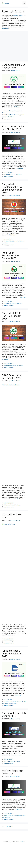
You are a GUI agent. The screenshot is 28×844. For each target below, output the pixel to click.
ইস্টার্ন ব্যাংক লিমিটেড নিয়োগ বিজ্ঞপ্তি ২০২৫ (12, 772)
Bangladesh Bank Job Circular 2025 (13, 66)
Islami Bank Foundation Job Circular (13, 303)
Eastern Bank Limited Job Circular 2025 (13, 128)
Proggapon (5, 28)
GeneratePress (21, 841)
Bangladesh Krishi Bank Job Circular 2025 (11, 316)
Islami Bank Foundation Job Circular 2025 (10, 255)
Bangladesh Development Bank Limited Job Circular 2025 (12, 188)
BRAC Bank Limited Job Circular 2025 (12, 376)
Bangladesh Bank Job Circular (11, 115)
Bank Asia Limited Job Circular (12, 761)
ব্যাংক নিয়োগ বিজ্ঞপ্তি (10, 116)
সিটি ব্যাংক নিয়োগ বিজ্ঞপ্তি (8, 641)
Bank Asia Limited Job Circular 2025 (14, 714)
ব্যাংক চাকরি (22, 115)
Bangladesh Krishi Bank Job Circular (13, 365)
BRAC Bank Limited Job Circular (12, 505)
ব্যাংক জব (3, 116)
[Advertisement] (14, 47)
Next (10, 826)
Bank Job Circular (18, 15)
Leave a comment (8, 119)
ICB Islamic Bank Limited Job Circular (13, 701)
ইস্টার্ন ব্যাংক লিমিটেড (7, 815)
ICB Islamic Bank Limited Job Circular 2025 (12, 653)
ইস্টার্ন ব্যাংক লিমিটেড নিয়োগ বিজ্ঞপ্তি (18, 815)
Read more (17, 106)
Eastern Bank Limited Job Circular (12, 174)
